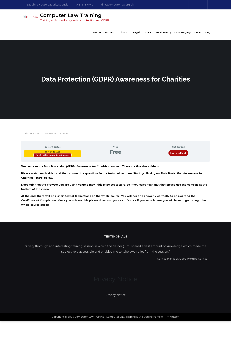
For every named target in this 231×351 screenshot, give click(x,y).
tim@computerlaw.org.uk (117, 4)
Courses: (109, 32)
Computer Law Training (71, 15)
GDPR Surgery (182, 32)
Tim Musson (32, 133)
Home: (97, 32)
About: (124, 32)
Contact (197, 32)
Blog (208, 32)
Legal (136, 32)
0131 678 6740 (84, 4)
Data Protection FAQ (158, 32)
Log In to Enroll (178, 153)
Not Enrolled (52, 152)
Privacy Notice (115, 295)
